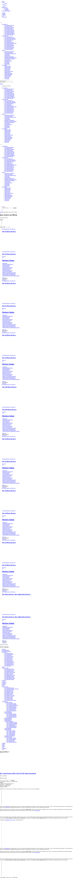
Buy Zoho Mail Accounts (9, 679)
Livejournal (4, 682)
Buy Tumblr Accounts (9, 698)
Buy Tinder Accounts (8, 697)
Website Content (8, 68)
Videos (6, 3)
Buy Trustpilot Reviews (9, 42)
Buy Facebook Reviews (9, 103)
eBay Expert (7, 77)
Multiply (3, 683)
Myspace (4, 684)
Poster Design (7, 62)
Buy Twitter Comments (11, 731)
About (3, 4)
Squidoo (3, 743)
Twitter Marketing (8, 729)
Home (3, 1)
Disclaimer (7, 9)
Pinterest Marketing (8, 719)
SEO (3, 685)
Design (3, 50)
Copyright (6, 8)
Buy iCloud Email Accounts (10, 672)
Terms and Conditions (6, 10)
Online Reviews (5, 35)
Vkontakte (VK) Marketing (10, 735)
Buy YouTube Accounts (11, 737)
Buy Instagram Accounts (9, 689)
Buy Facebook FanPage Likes (12, 705)
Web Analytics (7, 69)
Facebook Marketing (8, 702)
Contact (3, 6)
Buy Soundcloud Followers (12, 724)
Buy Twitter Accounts (9, 699)
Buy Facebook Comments (11, 704)
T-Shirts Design (7, 55)
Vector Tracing (7, 59)
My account (4, 16)
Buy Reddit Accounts (8, 694)
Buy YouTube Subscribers (9, 31)
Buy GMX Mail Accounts (9, 670)
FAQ (5, 5)
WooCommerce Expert (9, 71)
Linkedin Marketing (8, 718)
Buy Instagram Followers (9, 25)
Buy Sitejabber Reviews (9, 44)
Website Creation (8, 66)
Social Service (5, 24)
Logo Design (7, 54)
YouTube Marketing (8, 736)
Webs (3, 745)
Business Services (5, 650)
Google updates (37, 810)
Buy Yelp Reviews (8, 41)
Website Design (7, 67)
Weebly (3, 746)
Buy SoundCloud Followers (10, 33)
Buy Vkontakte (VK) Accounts (10, 700)
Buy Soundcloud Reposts (11, 727)
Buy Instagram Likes (8, 26)
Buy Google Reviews (9, 36)
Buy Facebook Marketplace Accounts (11, 688)
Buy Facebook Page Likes (9, 30)
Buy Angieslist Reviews (9, 46)
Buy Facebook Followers (9, 29)
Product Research (8, 75)
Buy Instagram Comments (9, 27)
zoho (3, 749)
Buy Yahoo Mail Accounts (9, 677)
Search (3, 206)
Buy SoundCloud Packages (12, 726)
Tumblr (3, 744)
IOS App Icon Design (9, 52)
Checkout (4, 14)
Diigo (3, 666)
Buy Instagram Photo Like (12, 717)
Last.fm (3, 681)
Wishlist (3, 13)
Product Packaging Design (9, 58)
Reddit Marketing (8, 720)
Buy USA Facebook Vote (11, 710)
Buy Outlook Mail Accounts (10, 675)
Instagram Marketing (8, 712)
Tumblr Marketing (8, 728)
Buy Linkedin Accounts (9, 691)
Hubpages (4, 680)
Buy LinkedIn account (9, 690)
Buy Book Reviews (8, 655)
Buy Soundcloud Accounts (9, 695)
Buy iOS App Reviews (9, 49)
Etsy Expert (7, 78)
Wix (3, 747)
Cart (3, 15)
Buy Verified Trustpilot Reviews (10, 43)
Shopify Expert (7, 70)
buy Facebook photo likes (11, 707)
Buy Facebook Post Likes (11, 708)
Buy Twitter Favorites (11, 732)
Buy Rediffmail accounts (9, 676)
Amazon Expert (7, 76)
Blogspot (4, 649)
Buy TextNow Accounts (9, 696)
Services (3, 12)
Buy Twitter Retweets (11, 734)
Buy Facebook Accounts (9, 687)
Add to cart (4, 279)
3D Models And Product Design (10, 57)
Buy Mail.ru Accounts (9, 674)
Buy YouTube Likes (10, 741)
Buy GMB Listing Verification (10, 38)
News (3, 2)
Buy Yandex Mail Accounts (10, 678)
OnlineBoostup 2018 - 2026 (10, 819)
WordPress (4, 748)
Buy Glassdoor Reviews (9, 48)
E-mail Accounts (5, 667)
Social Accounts (5, 686)
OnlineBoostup (7, 806)
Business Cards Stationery (9, 56)
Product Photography (8, 74)
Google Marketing (8, 711)
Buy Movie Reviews (6, 229)
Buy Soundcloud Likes (11, 725)
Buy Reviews (12, 229)
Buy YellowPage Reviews (9, 47)
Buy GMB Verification (6, 651)
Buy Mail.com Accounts (9, 673)
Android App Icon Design (9, 51)
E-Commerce (4, 65)
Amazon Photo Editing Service (10, 53)
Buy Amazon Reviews (9, 653)
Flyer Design (7, 61)
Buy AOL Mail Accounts (9, 668)
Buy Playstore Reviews (9, 660)
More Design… (7, 64)
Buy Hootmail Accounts (9, 671)
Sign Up (12, 780)
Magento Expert (8, 72)
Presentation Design (8, 60)
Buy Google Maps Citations (10, 37)
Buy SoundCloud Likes (9, 34)
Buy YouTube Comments (9, 32)
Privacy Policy (5, 7)
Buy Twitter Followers (9, 28)
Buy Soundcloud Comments (12, 723)
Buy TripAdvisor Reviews (9, 45)
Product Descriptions (8, 73)
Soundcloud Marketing (9, 721)
